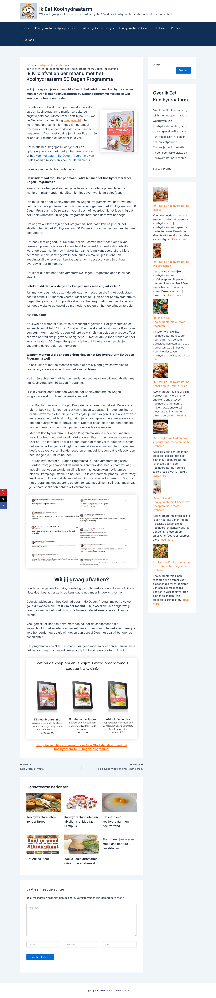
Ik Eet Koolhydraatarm (65, 9)
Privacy (175, 28)
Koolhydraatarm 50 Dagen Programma (62, 155)
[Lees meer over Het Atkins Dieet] (43, 844)
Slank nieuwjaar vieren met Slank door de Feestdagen (118, 844)
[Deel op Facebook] (3, 505)
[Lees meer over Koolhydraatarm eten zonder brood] (43, 802)
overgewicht (72, 120)
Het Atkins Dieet (37, 859)
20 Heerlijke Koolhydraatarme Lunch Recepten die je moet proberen (171, 566)
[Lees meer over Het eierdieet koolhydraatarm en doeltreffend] (119, 802)
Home (26, 28)
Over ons (28, 39)
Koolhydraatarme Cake (133, 28)
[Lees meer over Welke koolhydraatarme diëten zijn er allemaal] (81, 844)
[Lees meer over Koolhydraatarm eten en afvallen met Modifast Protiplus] (81, 802)
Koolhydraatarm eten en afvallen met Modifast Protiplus (81, 821)
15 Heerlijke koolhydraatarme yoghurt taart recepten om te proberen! (171, 442)
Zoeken (156, 64)
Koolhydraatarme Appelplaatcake (55, 28)
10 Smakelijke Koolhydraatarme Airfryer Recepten (169, 321)
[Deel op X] (3, 499)
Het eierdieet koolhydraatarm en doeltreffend (115, 821)
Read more (179, 239)
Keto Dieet (159, 28)
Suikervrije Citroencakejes (98, 28)
